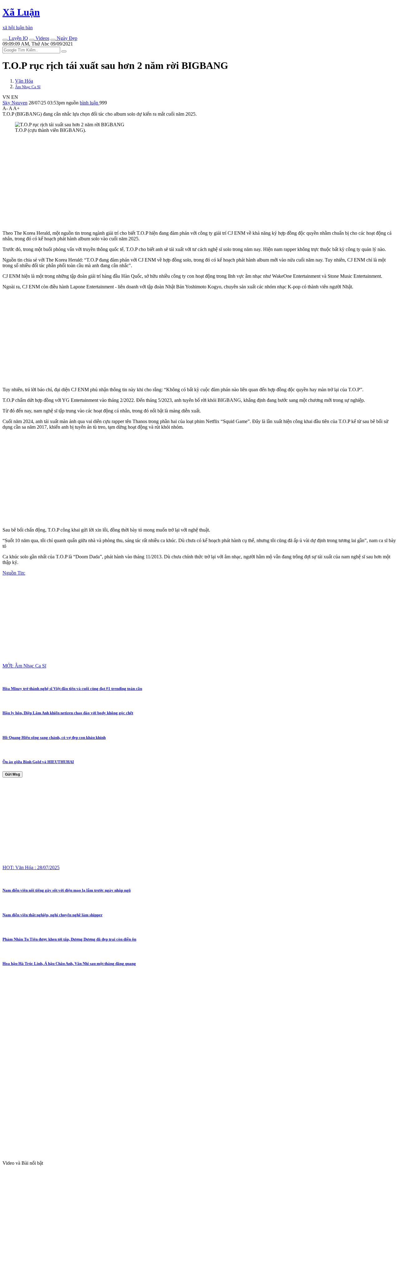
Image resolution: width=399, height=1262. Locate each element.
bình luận (89, 102)
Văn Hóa (24, 81)
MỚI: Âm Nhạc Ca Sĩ (24, 665)
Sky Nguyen (14, 102)
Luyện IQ (17, 38)
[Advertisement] (189, 181)
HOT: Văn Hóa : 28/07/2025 (31, 867)
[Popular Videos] (31, 40)
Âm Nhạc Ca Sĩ (28, 86)
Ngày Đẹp (66, 38)
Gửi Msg (12, 774)
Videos (41, 38)
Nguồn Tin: (13, 573)
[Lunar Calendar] (52, 40)
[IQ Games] (4, 40)
